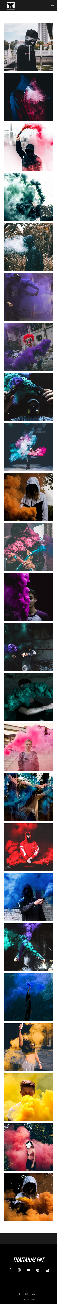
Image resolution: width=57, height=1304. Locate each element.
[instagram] (19, 1270)
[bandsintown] (47, 1270)
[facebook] (10, 1270)
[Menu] (53, 6)
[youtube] (28, 1272)
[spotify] (38, 1270)
